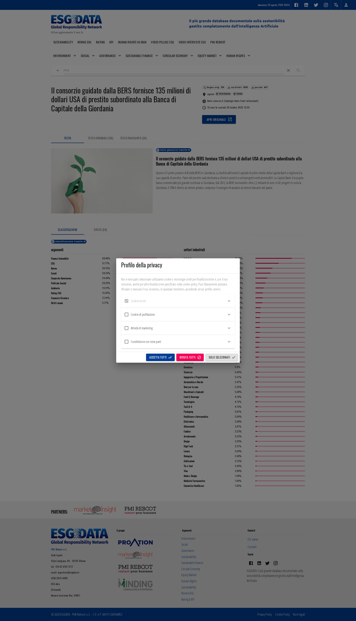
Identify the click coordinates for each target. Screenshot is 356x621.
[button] (178, 301)
